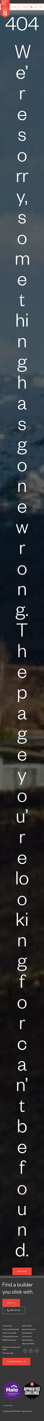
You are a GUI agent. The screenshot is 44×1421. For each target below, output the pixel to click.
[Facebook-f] (25, 1351)
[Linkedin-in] (37, 1351)
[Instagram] (31, 1351)
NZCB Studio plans (9, 1340)
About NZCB (26, 1326)
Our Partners (27, 1336)
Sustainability (27, 1333)
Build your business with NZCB (11, 1348)
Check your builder (9, 1333)
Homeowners (7, 1326)
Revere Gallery (27, 1340)
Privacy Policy (8, 1405)
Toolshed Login (8, 1353)
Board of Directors (29, 1329)
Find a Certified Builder (10, 1329)
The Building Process (10, 1336)
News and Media (28, 1344)
